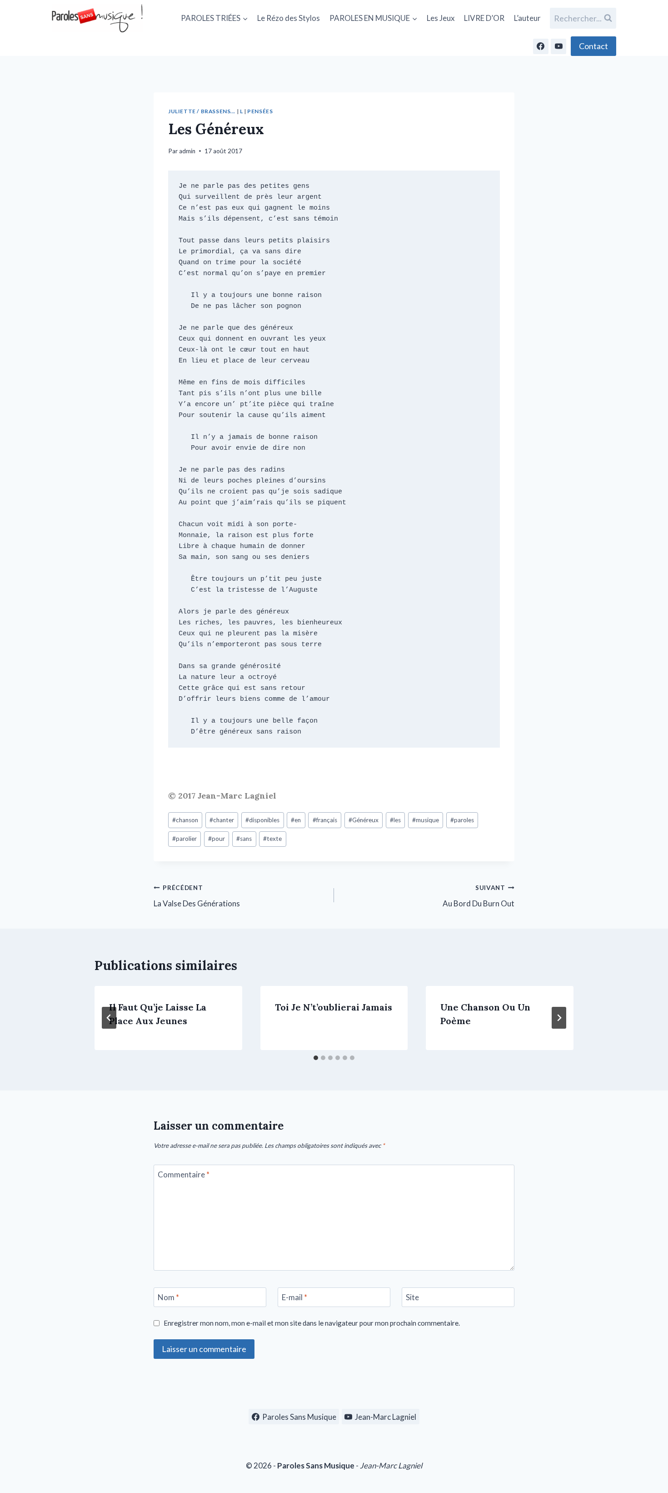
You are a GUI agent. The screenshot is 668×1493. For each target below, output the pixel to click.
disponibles (262, 820)
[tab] (316, 1058)
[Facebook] (540, 46)
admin (187, 151)
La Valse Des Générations (197, 896)
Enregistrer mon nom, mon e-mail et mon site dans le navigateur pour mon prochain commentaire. (312, 1323)
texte (272, 838)
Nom (168, 1297)
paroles (462, 820)
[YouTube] (558, 46)
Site (412, 1297)
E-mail (294, 1297)
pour (216, 838)
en (296, 820)
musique (425, 820)
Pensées (260, 111)
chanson (185, 820)
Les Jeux (441, 18)
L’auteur (527, 18)
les (395, 820)
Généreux (364, 820)
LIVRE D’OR (484, 18)
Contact (593, 46)
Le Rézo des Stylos (288, 18)
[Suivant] (559, 1018)
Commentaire (183, 1174)
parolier (184, 838)
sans (244, 838)
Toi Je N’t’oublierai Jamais (333, 1007)
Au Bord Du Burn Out (478, 896)
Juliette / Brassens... (201, 111)
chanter (221, 820)
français (325, 820)
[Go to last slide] (109, 1018)
